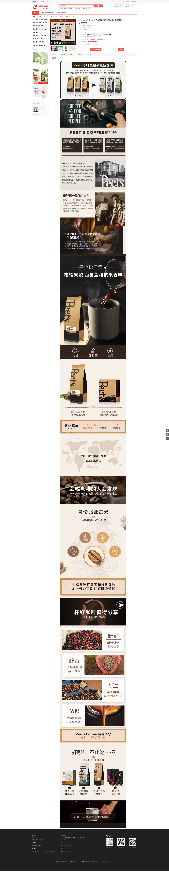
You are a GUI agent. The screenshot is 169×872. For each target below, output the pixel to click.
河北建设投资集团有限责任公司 (59, 861)
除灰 (37, 42)
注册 (47, 1)
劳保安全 (44, 29)
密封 (37, 22)
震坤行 (70, 8)
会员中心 (128, 1)
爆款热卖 (78, 8)
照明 (37, 29)
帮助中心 (134, 1)
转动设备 (41, 45)
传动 (46, 22)
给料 (45, 45)
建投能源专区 (62, 12)
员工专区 (41, 19)
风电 (34, 32)
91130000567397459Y (36, 845)
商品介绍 (54, 54)
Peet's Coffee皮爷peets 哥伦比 (43, 108)
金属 (34, 35)
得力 (67, 8)
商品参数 (63, 54)
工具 (43, 22)
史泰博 (82, 8)
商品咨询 (88, 54)
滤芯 (45, 38)
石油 (40, 16)
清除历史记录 (36, 114)
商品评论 (80, 54)
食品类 (61, 16)
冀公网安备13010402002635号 (91, 861)
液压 (39, 38)
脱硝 (43, 42)
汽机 (37, 16)
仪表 (40, 29)
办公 (34, 19)
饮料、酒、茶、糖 (70, 16)
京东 (74, 8)
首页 (35, 12)
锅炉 (34, 16)
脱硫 (40, 42)
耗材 (37, 35)
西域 (89, 8)
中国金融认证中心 (65, 851)
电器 (37, 19)
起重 (34, 45)
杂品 (45, 35)
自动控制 (38, 26)
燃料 (34, 42)
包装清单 (71, 54)
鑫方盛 (85, 8)
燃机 (40, 32)
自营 (65, 8)
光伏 (37, 32)
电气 (34, 26)
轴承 (40, 22)
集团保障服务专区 (47, 12)
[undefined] (63, 32)
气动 (42, 38)
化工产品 (41, 35)
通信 (42, 26)
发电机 (43, 16)
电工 (34, 29)
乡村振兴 (46, 19)
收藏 (121, 49)
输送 (37, 45)
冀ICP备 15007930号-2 (107, 861)
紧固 (34, 22)
